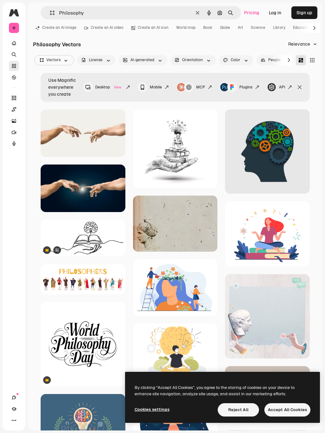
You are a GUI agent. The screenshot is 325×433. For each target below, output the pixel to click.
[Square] (312, 60)
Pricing (251, 13)
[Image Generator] (14, 121)
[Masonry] (301, 60)
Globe (225, 27)
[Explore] (14, 77)
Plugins (245, 87)
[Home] (14, 43)
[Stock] (14, 66)
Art (240, 27)
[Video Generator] (14, 132)
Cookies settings (152, 409)
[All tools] (14, 98)
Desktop (108, 87)
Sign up (304, 13)
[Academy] (14, 409)
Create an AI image (59, 27)
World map (186, 27)
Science (258, 27)
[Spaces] (14, 109)
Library (279, 27)
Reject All (238, 409)
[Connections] (14, 397)
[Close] (299, 87)
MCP (200, 87)
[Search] (14, 54)
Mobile (156, 87)
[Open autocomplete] (49, 12)
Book (207, 27)
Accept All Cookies (287, 409)
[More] (14, 420)
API (282, 87)
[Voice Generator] (14, 144)
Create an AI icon (153, 27)
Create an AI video (107, 27)
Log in (275, 13)
